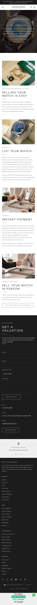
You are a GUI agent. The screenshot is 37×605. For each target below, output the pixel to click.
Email (4, 352)
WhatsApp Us (10, 430)
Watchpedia (5, 565)
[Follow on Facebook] (2, 579)
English (28, 584)
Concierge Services (7, 545)
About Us (4, 480)
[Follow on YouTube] (16, 579)
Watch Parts (5, 520)
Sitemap (4, 574)
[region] (18, 447)
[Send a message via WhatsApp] (33, 594)
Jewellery (4, 525)
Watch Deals (5, 522)
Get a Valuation (18, 42)
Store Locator (5, 560)
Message (5, 378)
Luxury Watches (6, 508)
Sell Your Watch (6, 540)
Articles (4, 562)
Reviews (4, 571)
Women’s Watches (7, 517)
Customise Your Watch (8, 534)
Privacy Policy (5, 497)
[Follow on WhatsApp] (25, 579)
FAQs (3, 485)
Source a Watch (6, 537)
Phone (4, 361)
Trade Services (5, 548)
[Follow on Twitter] (7, 579)
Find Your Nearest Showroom (18, 305)
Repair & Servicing (6, 543)
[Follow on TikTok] (20, 579)
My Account (5, 488)
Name (4, 343)
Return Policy (5, 500)
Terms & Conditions (7, 494)
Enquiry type (7, 370)
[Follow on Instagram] (11, 579)
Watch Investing (6, 551)
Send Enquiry (11, 397)
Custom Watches (6, 511)
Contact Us (5, 482)
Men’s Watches (6, 514)
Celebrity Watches (6, 568)
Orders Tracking (6, 491)
